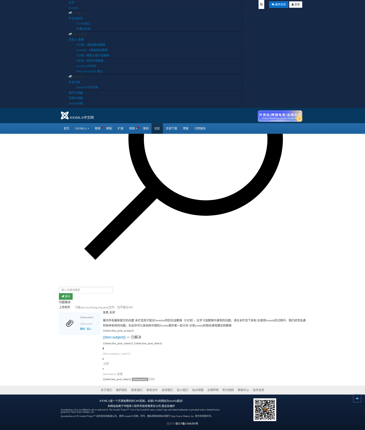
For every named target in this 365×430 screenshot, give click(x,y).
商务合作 (152, 389)
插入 (89, 328)
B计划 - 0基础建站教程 (90, 44)
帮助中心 (243, 389)
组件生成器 (76, 92)
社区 (157, 128)
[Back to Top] (357, 398)
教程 (98, 128)
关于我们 (106, 389)
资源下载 (171, 128)
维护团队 (121, 389)
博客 (186, 128)
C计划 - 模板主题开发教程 (92, 55)
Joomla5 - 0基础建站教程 (92, 50)
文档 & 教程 (76, 39)
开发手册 (74, 82)
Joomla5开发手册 (87, 87)
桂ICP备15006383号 (186, 423)
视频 (132, 128)
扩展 (120, 128)
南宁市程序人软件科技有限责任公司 (139, 406)
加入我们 (182, 389)
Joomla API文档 (86, 66)
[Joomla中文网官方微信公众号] (264, 409)
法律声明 (213, 389)
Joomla (81, 128)
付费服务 (200, 128)
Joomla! (73, 7)
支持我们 (167, 389)
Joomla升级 (76, 103)
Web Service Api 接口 (89, 71)
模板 (109, 128)
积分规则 (228, 389)
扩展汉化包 (83, 28)
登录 (297, 4)
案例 (146, 128)
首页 (66, 128)
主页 (71, 2)
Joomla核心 (83, 23)
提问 (67, 296)
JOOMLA (104, 400)
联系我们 (137, 389)
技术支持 (258, 389)
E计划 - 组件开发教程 (89, 60)
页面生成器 (76, 98)
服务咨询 (280, 4)
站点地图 (197, 389)
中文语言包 (76, 18)
